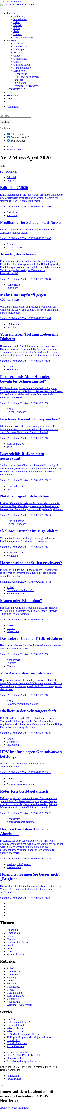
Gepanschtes (20, 58)
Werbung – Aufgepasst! (25, 85)
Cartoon (17, 55)
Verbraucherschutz (23, 37)
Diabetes (11, 327)
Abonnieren (13, 106)
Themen (11, 13)
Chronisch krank (15, 1025)
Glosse (17, 61)
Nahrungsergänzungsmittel (21, 784)
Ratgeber (18, 79)
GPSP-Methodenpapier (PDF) (23, 1034)
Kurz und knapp (22, 67)
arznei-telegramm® (17, 1052)
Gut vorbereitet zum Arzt (20, 1022)
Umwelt (17, 34)
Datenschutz (14, 1078)
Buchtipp (18, 52)
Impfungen (12, 287)
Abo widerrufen (15, 1046)
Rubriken (12, 40)
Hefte (10, 92)
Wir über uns (13, 95)
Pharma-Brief (14, 1058)
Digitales (11, 180)
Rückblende (19, 82)
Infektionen (13, 631)
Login (10, 98)
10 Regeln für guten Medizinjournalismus (29, 1037)
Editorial (11, 177)
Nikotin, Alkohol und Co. (20, 590)
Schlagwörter (17, 140)
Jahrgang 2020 (14, 149)
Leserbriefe (19, 70)
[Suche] (8, 110)
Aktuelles (18, 43)
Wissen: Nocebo (15, 1031)
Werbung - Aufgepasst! (19, 864)
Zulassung (12, 215)
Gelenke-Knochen (16, 411)
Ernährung (19, 16)
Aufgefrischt (20, 46)
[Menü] (1, 8)
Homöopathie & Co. (17, 942)
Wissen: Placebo (15, 1028)
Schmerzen (12, 369)
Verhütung (12, 555)
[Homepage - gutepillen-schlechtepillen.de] (17, 4)
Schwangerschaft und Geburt (22, 703)
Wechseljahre (14, 867)
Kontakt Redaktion (17, 1043)
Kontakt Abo (13, 1040)
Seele (16, 31)
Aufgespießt (19, 49)
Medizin (17, 25)
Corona (11, 628)
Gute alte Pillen (21, 64)
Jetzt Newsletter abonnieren (14, 1107)
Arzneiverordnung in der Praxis (23, 1061)
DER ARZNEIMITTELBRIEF (23, 1055)
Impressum (13, 1075)
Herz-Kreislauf (15, 247)
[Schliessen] (1, 1085)
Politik (16, 28)
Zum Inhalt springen (11, 1)
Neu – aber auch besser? (26, 76)
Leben (16, 22)
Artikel (10, 244)
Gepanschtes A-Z (16, 88)
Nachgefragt (20, 73)
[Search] (12, 122)
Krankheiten (20, 19)
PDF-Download (8, 171)
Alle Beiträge (17, 134)
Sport (9, 489)
